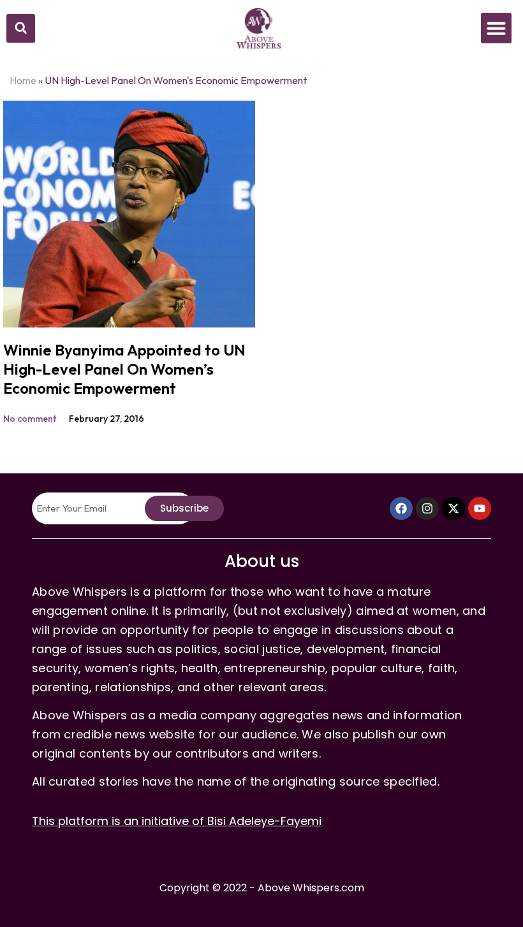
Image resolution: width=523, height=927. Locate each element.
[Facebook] (401, 508)
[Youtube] (479, 508)
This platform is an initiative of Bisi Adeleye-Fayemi (176, 821)
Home (23, 80)
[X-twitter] (453, 508)
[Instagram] (427, 508)
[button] (20, 28)
